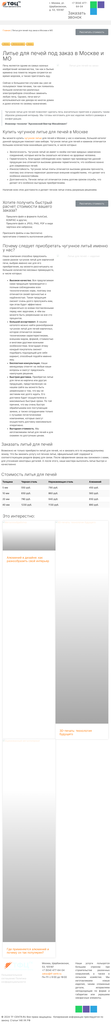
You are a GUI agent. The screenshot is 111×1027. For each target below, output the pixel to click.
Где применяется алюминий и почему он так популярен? (28, 950)
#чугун (30, 44)
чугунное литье (33, 138)
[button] (55, 22)
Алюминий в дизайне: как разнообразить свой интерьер (28, 559)
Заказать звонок (77, 15)
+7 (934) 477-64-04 (53, 970)
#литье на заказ (18, 44)
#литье (6, 44)
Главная (6, 30)
